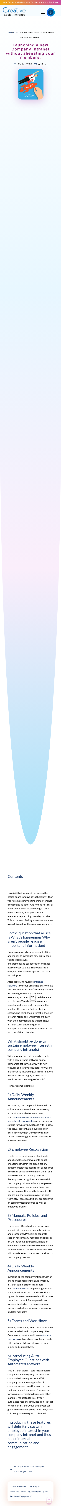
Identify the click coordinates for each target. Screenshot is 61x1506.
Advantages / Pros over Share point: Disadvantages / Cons (27, 1469)
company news (21, 1288)
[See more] (32, 997)
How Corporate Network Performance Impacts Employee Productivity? (30, 2)
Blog (15, 32)
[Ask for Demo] (51, 12)
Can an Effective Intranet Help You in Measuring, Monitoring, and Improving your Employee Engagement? (30, 1491)
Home (9, 32)
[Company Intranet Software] (14, 17)
